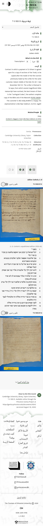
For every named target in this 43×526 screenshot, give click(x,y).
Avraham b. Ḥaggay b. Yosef (14, 119)
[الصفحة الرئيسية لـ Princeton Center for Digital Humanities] (14, 465)
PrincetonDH (23, 482)
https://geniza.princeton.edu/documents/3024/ (19, 404)
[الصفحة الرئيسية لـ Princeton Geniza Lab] (29, 465)
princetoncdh (23, 487)
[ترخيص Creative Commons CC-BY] (21, 508)
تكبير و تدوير (13, 184)
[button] (34, 6)
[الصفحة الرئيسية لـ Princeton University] (21, 522)
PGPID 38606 (35, 98)
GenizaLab (21, 477)
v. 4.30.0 (21, 516)
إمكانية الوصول (21, 498)
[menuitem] (39, 425)
